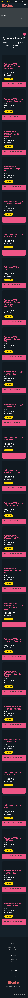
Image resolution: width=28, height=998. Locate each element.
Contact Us (14, 962)
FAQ (14, 964)
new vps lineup (5, 1)
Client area (14, 959)
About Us (14, 974)
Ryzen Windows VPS (14, 947)
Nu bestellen (9, 78)
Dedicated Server (14, 950)
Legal (14, 976)
